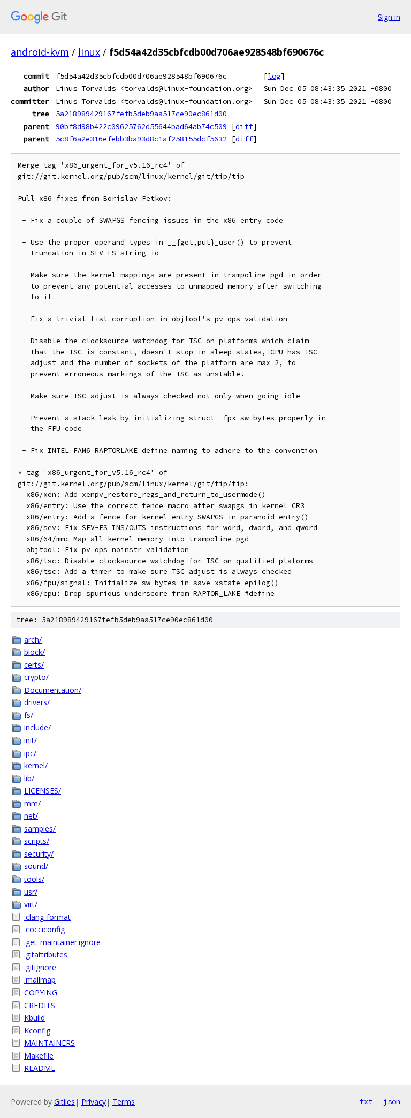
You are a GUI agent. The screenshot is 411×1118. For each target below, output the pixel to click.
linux (89, 52)
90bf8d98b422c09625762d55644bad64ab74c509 (141, 126)
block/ (34, 652)
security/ (39, 854)
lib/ (29, 778)
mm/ (32, 803)
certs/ (34, 665)
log (274, 76)
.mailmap (40, 980)
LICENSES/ (42, 790)
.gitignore (40, 967)
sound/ (36, 866)
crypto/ (36, 677)
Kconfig (37, 1030)
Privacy (93, 1102)
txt (366, 1101)
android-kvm (40, 52)
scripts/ (36, 841)
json (391, 1101)
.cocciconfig (44, 929)
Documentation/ (52, 690)
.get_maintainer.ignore (62, 942)
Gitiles (64, 1102)
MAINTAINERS (49, 1043)
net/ (31, 816)
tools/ (34, 879)
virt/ (30, 904)
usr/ (30, 892)
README (39, 1068)
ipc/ (30, 753)
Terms (123, 1102)
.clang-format (47, 917)
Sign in (389, 17)
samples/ (40, 829)
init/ (30, 740)
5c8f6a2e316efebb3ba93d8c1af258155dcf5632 (141, 138)
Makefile (39, 1056)
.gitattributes (45, 954)
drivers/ (37, 702)
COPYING (40, 992)
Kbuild (34, 1018)
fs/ (28, 715)
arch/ (33, 639)
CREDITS (39, 1005)
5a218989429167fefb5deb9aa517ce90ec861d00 (141, 113)
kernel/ (36, 765)
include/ (37, 727)
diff (244, 126)
